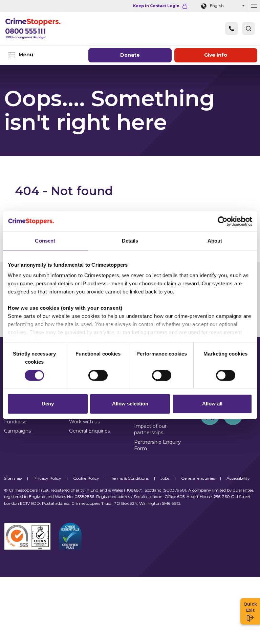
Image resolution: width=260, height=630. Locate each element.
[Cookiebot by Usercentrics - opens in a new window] (222, 221)
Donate (130, 55)
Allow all (212, 403)
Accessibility (238, 478)
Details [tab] (130, 241)
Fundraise (15, 422)
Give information (215, 55)
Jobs (164, 478)
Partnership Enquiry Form (157, 445)
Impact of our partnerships (150, 429)
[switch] (98, 375)
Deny (48, 403)
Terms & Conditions (130, 478)
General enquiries (198, 478)
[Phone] (231, 28)
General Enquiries (89, 431)
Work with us (84, 422)
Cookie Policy (86, 478)
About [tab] (215, 241)
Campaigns (17, 431)
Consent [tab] (45, 241)
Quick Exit (250, 607)
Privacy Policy (47, 478)
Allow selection (130, 403)
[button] (248, 28)
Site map (13, 478)
